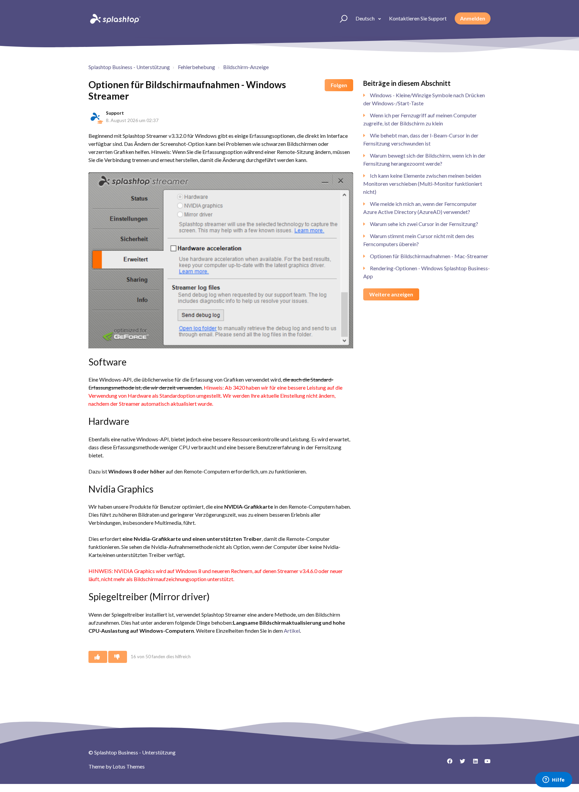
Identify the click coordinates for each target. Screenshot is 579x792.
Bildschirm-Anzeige (246, 67)
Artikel (292, 630)
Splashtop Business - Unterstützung (129, 67)
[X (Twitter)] (460, 763)
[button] (340, 18)
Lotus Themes (129, 766)
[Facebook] (447, 763)
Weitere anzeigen (391, 294)
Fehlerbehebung (196, 67)
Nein (117, 657)
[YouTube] (485, 763)
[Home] (114, 18)
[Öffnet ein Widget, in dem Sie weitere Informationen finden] (553, 780)
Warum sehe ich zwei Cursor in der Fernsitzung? (424, 224)
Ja (97, 657)
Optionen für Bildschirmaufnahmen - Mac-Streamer (429, 256)
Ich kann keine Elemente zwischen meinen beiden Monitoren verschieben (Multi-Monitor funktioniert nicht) (422, 183)
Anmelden (472, 18)
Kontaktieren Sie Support (418, 18)
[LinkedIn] (473, 763)
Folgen (339, 85)
